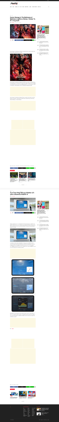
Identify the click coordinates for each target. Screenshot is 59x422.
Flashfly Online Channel (25, 415)
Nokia (28, 413)
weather (17, 384)
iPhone (23, 6)
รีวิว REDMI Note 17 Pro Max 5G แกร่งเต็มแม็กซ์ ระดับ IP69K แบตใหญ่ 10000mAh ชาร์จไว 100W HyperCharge (45, 409)
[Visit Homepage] (14, 3)
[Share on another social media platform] (35, 40)
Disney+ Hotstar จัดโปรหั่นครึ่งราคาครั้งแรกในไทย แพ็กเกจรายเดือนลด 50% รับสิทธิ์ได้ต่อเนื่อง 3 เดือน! (31, 179)
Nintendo (29, 412)
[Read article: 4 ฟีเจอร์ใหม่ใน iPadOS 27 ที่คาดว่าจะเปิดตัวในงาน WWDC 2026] (23, 394)
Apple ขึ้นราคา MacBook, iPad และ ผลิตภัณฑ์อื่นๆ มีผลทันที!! (14, 397)
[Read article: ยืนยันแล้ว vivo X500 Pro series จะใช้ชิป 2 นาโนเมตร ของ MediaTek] (39, 413)
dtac (23, 412)
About (39, 419)
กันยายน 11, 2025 (11, 182)
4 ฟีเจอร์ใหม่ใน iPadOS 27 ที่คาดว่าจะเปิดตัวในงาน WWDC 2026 (23, 397)
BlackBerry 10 (25, 411)
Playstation (29, 415)
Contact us (48, 0)
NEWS (13, 6)
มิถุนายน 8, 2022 (16, 22)
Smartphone (26, 6)
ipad (12, 384)
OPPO (21, 6)
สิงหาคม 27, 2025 (20, 182)
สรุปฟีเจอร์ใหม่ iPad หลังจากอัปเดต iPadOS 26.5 (31, 397)
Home (10, 6)
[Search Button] (48, 7)
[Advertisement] (36, 3)
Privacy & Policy (45, 419)
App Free (24, 410)
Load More (23, 401)
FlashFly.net (13, 419)
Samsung (16, 6)
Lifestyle (20, 22)
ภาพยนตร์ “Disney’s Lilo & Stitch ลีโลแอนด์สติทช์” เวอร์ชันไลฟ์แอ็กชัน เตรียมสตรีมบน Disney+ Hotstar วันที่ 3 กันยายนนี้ (23, 180)
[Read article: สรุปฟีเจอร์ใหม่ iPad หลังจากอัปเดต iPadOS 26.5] (32, 394)
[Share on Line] (33, 40)
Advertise (42, 419)
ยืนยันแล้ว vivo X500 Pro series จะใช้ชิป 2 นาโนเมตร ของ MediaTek (44, 413)
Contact (48, 419)
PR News (29, 416)
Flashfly (13, 22)
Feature (24, 414)
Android (24, 409)
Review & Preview (34, 6)
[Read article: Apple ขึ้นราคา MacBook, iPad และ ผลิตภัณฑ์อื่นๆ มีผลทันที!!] (14, 394)
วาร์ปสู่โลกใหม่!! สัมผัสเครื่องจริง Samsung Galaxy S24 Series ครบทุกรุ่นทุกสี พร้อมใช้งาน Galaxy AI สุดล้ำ (44, 42)
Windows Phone (33, 415)
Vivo (18, 6)
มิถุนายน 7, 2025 (29, 181)
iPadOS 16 (14, 384)
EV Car (24, 413)
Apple (13, 328)
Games (30, 6)
